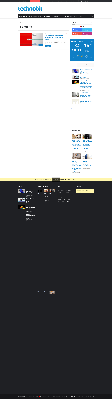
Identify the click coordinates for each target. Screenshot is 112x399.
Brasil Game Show (68, 190)
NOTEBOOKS (55, 16)
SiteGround (64, 396)
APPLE (30, 16)
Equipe (85, 396)
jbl (71, 194)
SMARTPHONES (47, 16)
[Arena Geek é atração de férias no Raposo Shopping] (40, 194)
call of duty (60, 192)
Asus (58, 190)
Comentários (89, 64)
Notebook (59, 199)
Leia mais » (48, 46)
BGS (62, 190)
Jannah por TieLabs (44, 396)
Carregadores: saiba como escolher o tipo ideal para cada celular (55, 37)
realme (59, 201)
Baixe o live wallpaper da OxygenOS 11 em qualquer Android (86, 71)
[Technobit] (30, 8)
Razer (69, 199)
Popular (73, 64)
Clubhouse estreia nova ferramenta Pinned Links (86, 100)
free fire (59, 194)
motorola (67, 197)
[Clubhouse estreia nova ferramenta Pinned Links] (75, 101)
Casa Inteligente (66, 192)
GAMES (34, 16)
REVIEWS (40, 16)
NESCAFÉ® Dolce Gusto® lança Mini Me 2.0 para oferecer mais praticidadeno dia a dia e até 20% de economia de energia (65, 1)
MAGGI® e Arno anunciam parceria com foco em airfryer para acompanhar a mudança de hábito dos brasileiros (87, 145)
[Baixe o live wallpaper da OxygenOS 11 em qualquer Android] (75, 71)
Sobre (82, 396)
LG (58, 197)
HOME (20, 16)
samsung (63, 201)
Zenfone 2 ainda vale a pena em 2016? (85, 76)
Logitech (62, 197)
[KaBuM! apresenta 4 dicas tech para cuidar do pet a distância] (40, 292)
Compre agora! (91, 396)
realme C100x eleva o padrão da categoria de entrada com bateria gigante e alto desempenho (87, 163)
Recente (81, 64)
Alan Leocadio (48, 33)
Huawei (63, 194)
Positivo (64, 199)
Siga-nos (78, 186)
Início (22, 22)
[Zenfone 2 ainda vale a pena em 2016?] (75, 77)
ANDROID (25, 16)
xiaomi (68, 201)
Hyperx (68, 194)
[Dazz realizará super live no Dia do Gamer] (52, 241)
